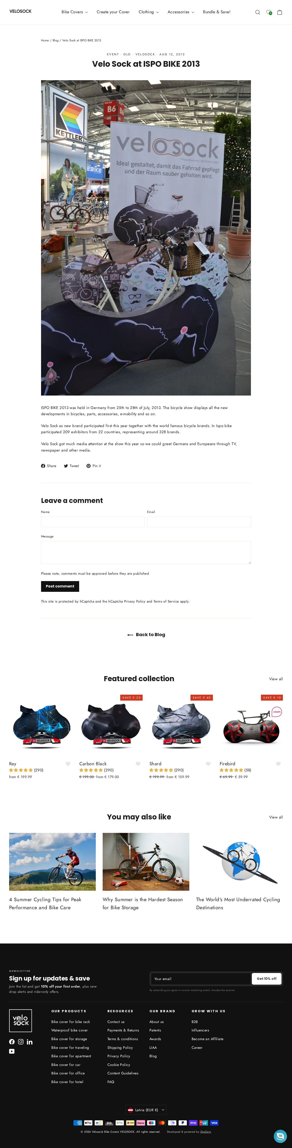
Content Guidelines (122, 1073)
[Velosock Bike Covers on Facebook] (12, 1041)
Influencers (200, 1030)
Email (151, 512)
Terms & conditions (122, 1039)
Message (47, 536)
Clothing (147, 12)
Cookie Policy (118, 1064)
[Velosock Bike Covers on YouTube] (12, 1051)
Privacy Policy (134, 601)
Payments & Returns (123, 1030)
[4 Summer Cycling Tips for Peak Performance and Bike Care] (52, 862)
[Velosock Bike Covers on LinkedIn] (29, 1041)
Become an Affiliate (208, 1039)
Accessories (179, 12)
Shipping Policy (120, 1047)
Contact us (116, 1021)
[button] (21, 770)
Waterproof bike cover (69, 1030)
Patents (155, 1030)
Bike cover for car (66, 1064)
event (113, 54)
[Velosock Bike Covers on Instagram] (20, 1041)
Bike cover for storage (69, 1039)
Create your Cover (113, 12)
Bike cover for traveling (70, 1047)
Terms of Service (166, 601)
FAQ (110, 1081)
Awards (155, 1039)
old (127, 54)
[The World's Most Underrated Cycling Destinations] (239, 862)
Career (197, 1047)
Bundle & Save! (216, 12)
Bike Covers (73, 12)
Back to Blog (150, 634)
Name (45, 512)
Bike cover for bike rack (70, 1021)
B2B (195, 1021)
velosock (145, 54)
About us (156, 1021)
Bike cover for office (68, 1073)
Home (45, 40)
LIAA (153, 1047)
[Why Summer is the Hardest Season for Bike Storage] (146, 862)
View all (276, 679)
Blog (56, 40)
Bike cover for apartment (71, 1056)
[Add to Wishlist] (68, 763)
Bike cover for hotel (67, 1081)
